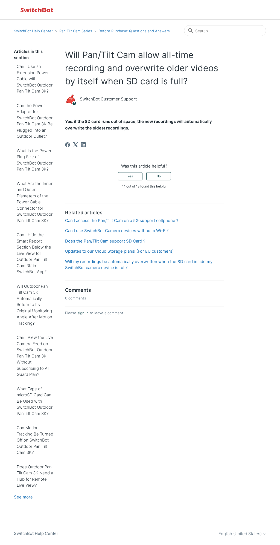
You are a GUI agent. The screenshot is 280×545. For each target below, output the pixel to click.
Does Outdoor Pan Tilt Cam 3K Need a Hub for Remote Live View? (35, 476)
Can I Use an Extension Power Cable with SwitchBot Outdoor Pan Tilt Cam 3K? (34, 79)
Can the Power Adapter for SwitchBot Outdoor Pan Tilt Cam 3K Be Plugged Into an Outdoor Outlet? (35, 121)
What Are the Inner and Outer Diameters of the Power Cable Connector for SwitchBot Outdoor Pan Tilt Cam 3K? (34, 202)
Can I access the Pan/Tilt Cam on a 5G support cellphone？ (122, 220)
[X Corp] (75, 144)
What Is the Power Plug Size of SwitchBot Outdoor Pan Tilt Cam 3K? (34, 160)
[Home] (37, 10)
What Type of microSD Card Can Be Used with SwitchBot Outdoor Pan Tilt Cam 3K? (34, 401)
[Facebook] (67, 144)
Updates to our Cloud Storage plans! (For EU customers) (119, 251)
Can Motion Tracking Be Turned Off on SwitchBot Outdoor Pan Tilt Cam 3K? (35, 440)
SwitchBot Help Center (33, 31)
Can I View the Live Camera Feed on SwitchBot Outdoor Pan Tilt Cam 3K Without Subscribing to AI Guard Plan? (35, 356)
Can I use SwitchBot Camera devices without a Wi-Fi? (117, 230)
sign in (83, 313)
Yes (130, 176)
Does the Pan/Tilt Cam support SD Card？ (105, 241)
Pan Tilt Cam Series (75, 31)
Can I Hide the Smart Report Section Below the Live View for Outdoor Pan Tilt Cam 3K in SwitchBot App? (34, 253)
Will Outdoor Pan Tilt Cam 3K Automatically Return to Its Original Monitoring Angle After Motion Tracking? (34, 305)
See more (23, 497)
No (158, 176)
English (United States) (240, 533)
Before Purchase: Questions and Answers (134, 31)
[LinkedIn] (83, 144)
